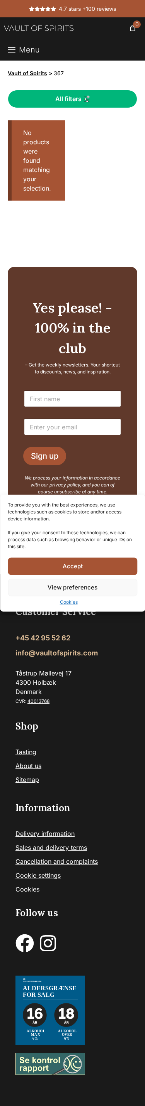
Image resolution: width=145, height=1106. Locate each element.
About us (28, 766)
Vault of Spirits (27, 73)
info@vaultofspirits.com (56, 653)
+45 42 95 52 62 (42, 638)
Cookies (69, 602)
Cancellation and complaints (56, 861)
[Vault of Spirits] (38, 28)
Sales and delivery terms (51, 847)
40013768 (38, 701)
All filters (68, 99)
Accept (73, 566)
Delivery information (45, 834)
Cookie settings (38, 875)
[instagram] (48, 943)
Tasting (25, 752)
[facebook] (24, 943)
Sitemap (27, 779)
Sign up (44, 456)
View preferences (72, 587)
